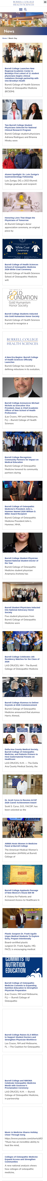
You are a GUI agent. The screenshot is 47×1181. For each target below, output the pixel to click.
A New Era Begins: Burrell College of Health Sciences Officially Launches (21, 359)
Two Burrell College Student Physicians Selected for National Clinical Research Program (21, 127)
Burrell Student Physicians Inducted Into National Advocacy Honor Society (22, 610)
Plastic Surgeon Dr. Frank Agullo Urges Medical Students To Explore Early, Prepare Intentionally (22, 936)
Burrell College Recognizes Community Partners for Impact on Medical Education (22, 459)
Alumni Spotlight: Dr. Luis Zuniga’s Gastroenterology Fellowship (22, 175)
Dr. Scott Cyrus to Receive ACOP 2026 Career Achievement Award (21, 801)
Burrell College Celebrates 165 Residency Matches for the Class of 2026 (22, 659)
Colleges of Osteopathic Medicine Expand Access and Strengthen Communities (21, 1159)
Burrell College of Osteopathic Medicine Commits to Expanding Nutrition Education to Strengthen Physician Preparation (21, 987)
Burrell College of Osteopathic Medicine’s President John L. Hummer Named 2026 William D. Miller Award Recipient (20, 510)
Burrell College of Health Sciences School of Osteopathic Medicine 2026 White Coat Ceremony (21, 267)
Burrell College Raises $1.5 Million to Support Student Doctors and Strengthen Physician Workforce (21, 1037)
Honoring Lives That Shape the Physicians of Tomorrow (20, 219)
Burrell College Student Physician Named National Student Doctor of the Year (21, 560)
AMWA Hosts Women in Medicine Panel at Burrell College (21, 844)
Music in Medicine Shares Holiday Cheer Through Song (21, 1133)
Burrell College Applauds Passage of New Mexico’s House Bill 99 (21, 891)
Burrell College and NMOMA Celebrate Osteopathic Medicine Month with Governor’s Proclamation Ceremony (20, 1084)
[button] (45, 2)
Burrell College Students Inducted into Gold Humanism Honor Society (22, 315)
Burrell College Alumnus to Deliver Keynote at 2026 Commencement (22, 703)
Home (4, 38)
